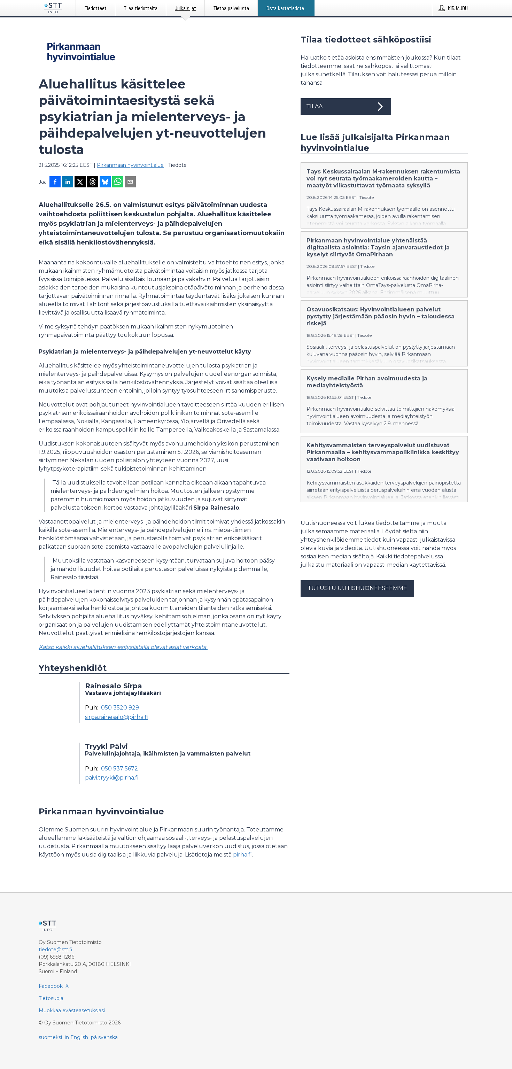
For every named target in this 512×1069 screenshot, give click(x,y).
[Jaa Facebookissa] (55, 182)
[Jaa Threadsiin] (92, 182)
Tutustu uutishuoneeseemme (357, 588)
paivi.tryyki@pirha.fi (112, 778)
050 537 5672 (119, 769)
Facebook (51, 986)
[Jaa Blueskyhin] (105, 182)
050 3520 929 (120, 708)
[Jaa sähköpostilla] (130, 182)
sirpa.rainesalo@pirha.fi (116, 717)
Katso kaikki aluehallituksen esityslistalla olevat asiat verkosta (123, 647)
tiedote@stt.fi (55, 949)
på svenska (104, 1037)
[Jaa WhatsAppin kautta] (117, 182)
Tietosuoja (51, 998)
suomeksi (50, 1037)
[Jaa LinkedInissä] (67, 182)
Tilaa (314, 106)
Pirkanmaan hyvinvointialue (130, 165)
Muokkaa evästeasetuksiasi (72, 1010)
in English (76, 1037)
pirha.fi (242, 854)
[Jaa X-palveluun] (80, 182)
